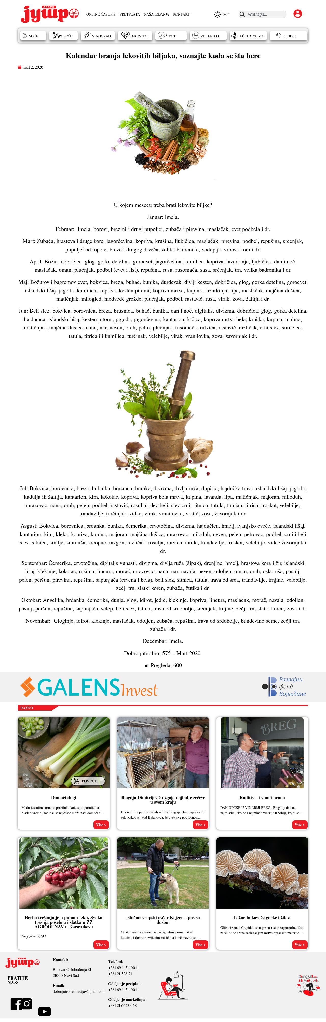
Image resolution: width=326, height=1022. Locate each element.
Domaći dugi (63, 797)
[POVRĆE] (88, 786)
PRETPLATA (130, 14)
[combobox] (262, 14)
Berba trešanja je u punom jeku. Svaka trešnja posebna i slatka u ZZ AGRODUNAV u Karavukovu (63, 922)
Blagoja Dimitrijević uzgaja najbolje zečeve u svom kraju (163, 799)
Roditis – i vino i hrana (262, 797)
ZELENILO (210, 36)
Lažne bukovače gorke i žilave (262, 917)
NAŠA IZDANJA (156, 14)
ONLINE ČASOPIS (101, 14)
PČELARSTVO (251, 36)
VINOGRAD (101, 36)
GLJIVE (290, 36)
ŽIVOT (170, 36)
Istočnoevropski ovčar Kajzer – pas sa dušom (163, 919)
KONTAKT (181, 14)
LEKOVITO (138, 36)
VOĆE (33, 36)
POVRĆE (65, 36)
